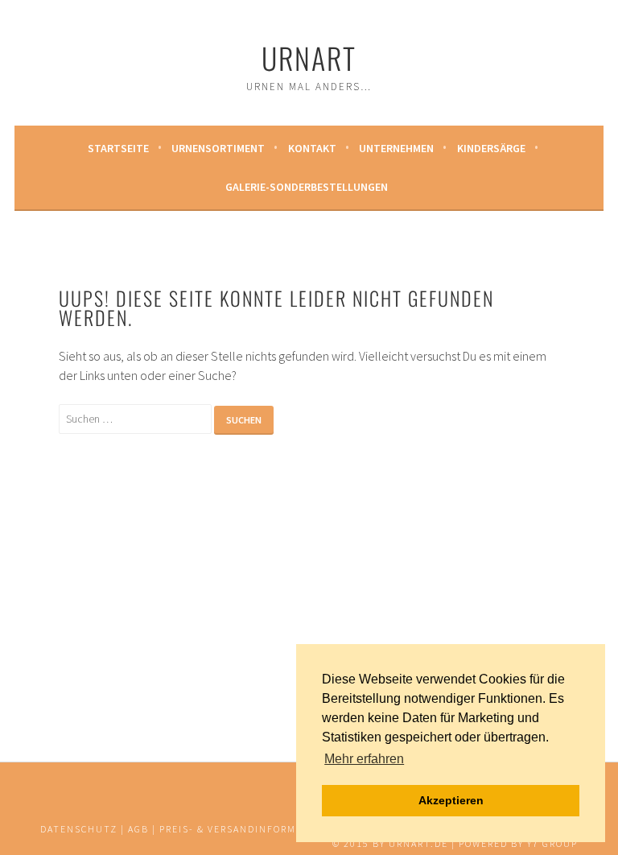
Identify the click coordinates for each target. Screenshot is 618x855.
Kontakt (312, 148)
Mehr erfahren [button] (364, 759)
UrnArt (309, 57)
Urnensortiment (218, 148)
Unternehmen (396, 148)
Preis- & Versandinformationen (251, 829)
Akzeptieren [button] (451, 800)
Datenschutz (78, 829)
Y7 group (552, 843)
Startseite (118, 148)
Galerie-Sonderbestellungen (306, 187)
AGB (138, 829)
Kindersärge (491, 148)
